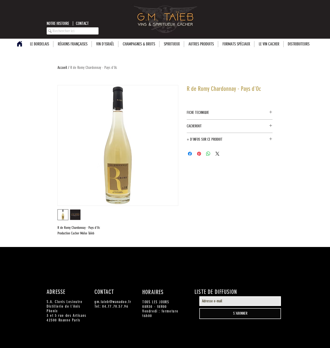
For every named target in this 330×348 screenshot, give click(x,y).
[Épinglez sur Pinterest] (199, 154)
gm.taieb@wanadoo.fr (112, 301)
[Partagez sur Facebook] (190, 154)
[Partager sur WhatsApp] (208, 154)
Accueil (62, 67)
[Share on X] (217, 154)
